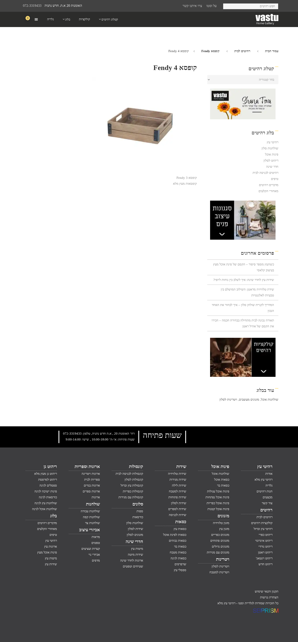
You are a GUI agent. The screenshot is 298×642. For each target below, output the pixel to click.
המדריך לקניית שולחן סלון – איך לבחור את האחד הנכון (243, 307)
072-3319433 (32, 5)
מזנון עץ (224, 529)
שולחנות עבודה (90, 511)
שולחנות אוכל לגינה (44, 509)
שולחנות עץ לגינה (45, 503)
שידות (181, 466)
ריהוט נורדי (265, 546)
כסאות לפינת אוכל (174, 534)
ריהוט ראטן (265, 552)
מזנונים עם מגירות (218, 552)
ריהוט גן (50, 466)
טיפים (274, 179)
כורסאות (137, 517)
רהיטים (266, 509)
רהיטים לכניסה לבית (265, 172)
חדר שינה (272, 166)
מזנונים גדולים (220, 546)
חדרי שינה (134, 541)
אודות (268, 473)
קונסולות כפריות (133, 491)
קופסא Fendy (210, 51)
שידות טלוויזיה (177, 473)
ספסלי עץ (180, 570)
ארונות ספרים (91, 491)
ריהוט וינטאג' (264, 558)
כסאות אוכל (221, 479)
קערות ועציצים (90, 548)
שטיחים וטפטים (133, 566)
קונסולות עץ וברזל (132, 485)
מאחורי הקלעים (268, 191)
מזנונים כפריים (220, 534)
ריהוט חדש (265, 564)
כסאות (180, 521)
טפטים (95, 543)
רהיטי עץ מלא (263, 479)
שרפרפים (180, 564)
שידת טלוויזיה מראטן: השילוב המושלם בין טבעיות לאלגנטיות (247, 292)
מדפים (96, 560)
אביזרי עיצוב (89, 529)
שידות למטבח (177, 491)
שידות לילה (179, 485)
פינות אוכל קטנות (218, 509)
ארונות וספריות (87, 466)
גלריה (268, 485)
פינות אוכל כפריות (218, 503)
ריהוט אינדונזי (263, 540)
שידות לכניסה (177, 515)
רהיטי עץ (272, 142)
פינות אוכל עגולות (218, 491)
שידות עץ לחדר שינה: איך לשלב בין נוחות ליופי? (243, 280)
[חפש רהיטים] (228, 5)
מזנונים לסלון (135, 534)
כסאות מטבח (178, 552)
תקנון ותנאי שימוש (266, 591)
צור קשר (267, 503)
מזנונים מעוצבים (249, 399)
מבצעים (267, 497)
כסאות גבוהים (177, 540)
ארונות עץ (50, 546)
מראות (96, 537)
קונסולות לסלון (134, 479)
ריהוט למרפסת (47, 479)
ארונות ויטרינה (91, 473)
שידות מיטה (135, 554)
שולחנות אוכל (269, 399)
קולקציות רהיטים (261, 523)
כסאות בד (180, 546)
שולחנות (93, 504)
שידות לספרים (177, 509)
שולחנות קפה (91, 517)
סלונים (137, 504)
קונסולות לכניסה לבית (129, 473)
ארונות (96, 497)
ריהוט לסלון (271, 160)
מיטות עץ (137, 548)
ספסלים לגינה (48, 485)
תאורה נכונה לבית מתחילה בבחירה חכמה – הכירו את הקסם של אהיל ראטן (243, 323)
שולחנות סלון (270, 148)
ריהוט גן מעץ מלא (45, 473)
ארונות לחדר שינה (131, 560)
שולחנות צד (92, 523)
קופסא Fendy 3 (186, 177)
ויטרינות (222, 559)
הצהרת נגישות (269, 597)
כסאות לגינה (178, 558)
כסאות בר (223, 485)
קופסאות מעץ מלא (185, 183)
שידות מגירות (178, 479)
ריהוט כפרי (265, 534)
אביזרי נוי (94, 554)
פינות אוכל (271, 154)
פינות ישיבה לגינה (45, 491)
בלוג (53, 515)
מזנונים (223, 515)
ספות (140, 511)
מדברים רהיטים (268, 185)
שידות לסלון (178, 503)
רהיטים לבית (242, 51)
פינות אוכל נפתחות (217, 497)
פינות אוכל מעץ (47, 552)
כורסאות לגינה (48, 497)
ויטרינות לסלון (228, 399)
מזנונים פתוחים (219, 540)
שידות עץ (51, 564)
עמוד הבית (271, 51)
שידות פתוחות (177, 497)
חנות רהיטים (264, 491)
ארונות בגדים (92, 485)
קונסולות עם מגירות (130, 497)
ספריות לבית (92, 479)
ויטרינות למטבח (219, 572)
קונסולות (136, 466)
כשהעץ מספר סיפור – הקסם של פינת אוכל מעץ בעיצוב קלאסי (243, 267)
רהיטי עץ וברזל (263, 529)
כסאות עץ (180, 529)
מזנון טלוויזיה (221, 523)
